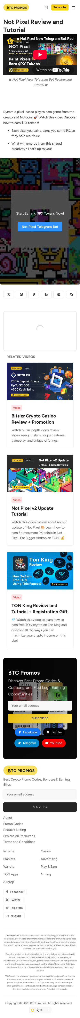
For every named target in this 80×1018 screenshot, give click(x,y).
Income (8, 851)
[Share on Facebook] (33, 294)
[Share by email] (58, 294)
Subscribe (59, 7)
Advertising (49, 859)
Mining (46, 874)
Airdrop (8, 882)
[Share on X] (8, 294)
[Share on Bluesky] (21, 294)
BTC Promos (38, 1003)
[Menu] (73, 7)
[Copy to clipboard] (71, 294)
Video (17, 407)
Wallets (8, 866)
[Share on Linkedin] (46, 294)
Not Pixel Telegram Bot (40, 227)
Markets (9, 859)
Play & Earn (49, 866)
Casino (46, 851)
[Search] (46, 7)
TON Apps (10, 874)
